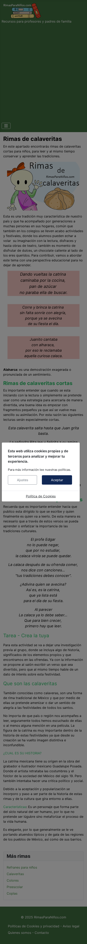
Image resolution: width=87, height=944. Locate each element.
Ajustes (22, 480)
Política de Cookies (41, 496)
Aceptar (57, 480)
